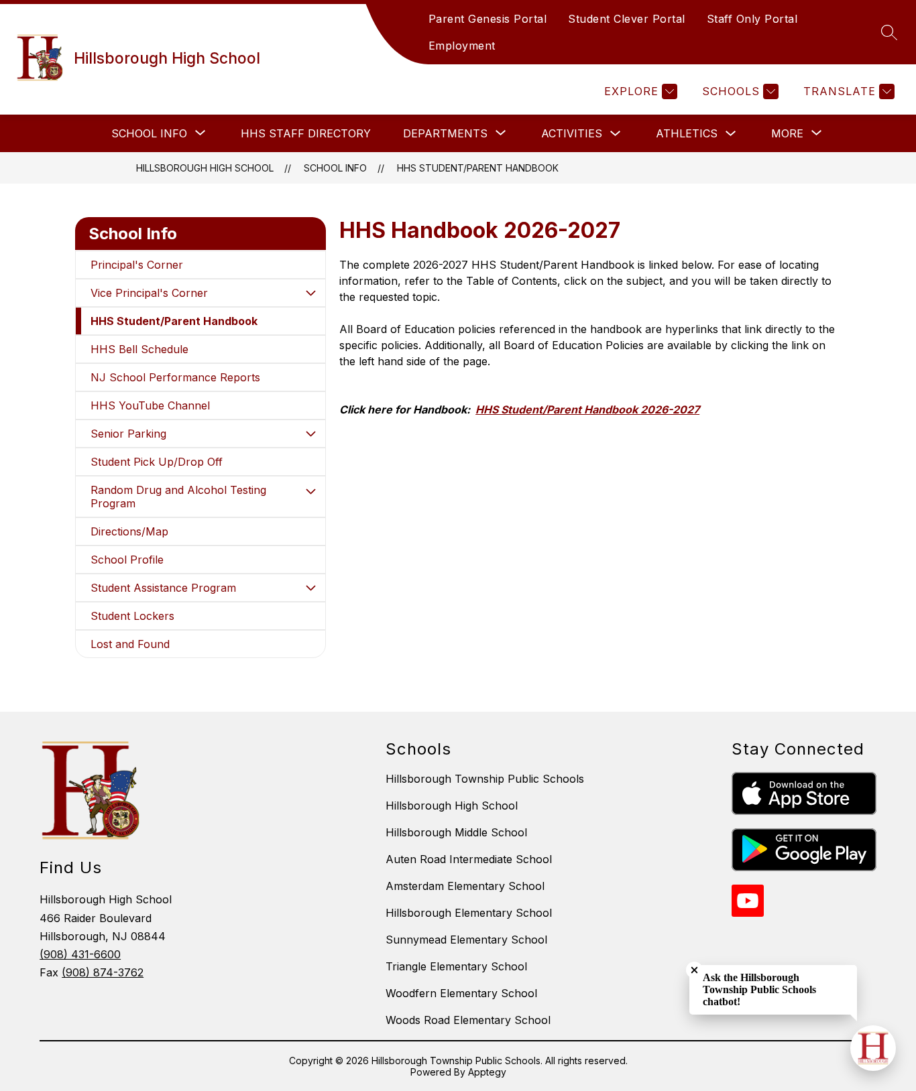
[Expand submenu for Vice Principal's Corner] (310, 292)
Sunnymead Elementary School (466, 939)
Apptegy (487, 1072)
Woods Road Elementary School (468, 1020)
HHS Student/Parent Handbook (478, 168)
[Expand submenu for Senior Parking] (310, 433)
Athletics (687, 133)
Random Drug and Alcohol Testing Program (178, 496)
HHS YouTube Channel (150, 405)
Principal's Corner (137, 264)
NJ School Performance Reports (175, 377)
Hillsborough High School (205, 168)
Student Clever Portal (626, 18)
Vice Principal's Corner (149, 293)
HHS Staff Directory (306, 133)
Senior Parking (128, 433)
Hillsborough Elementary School (469, 912)
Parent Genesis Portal (487, 18)
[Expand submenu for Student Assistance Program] (310, 587)
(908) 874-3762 (103, 972)
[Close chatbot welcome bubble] (694, 970)
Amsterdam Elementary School (465, 886)
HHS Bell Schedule (139, 349)
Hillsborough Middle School (456, 832)
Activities (571, 133)
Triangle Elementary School (456, 966)
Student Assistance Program (163, 587)
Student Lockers (132, 616)
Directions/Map (129, 531)
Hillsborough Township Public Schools (485, 778)
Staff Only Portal (752, 18)
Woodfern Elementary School (461, 993)
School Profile (127, 559)
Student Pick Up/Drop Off (157, 461)
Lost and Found (130, 644)
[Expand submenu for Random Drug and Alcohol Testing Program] (310, 491)
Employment (462, 45)
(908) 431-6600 (80, 954)
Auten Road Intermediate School (469, 859)
